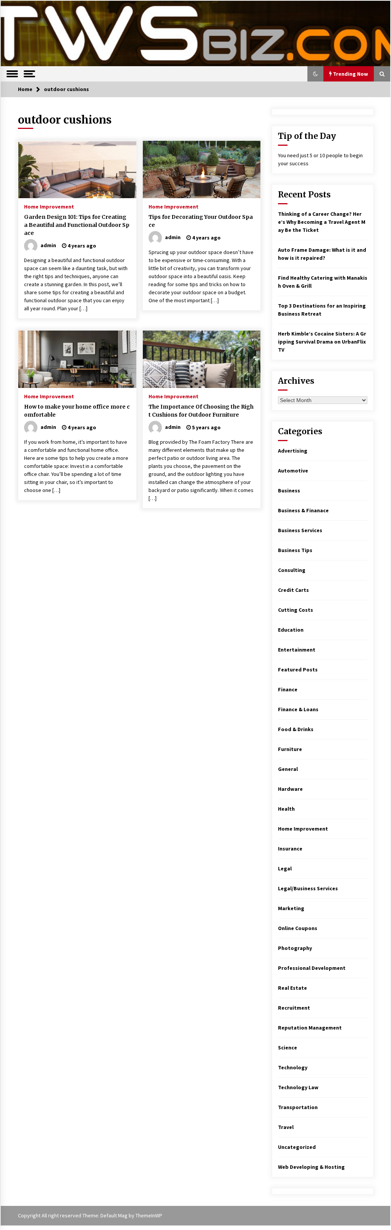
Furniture (290, 749)
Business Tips (295, 550)
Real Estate (292, 987)
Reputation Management (310, 1027)
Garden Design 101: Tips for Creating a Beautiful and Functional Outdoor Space (76, 224)
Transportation (298, 1107)
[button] (315, 73)
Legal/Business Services (308, 888)
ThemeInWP (149, 1215)
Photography (295, 948)
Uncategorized (297, 1147)
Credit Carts (293, 589)
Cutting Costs (295, 609)
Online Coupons (297, 928)
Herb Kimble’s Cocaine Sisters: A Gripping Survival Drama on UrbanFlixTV (322, 341)
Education (291, 629)
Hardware (290, 788)
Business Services (300, 530)
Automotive (293, 470)
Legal (285, 868)
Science (287, 1047)
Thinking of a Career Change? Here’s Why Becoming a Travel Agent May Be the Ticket (321, 221)
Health (286, 808)
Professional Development (312, 967)
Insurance (290, 848)
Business (289, 490)
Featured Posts (298, 669)
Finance (287, 689)
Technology (292, 1067)
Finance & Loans (298, 709)
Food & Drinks (295, 729)
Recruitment (294, 1007)
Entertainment (296, 649)
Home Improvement (49, 206)
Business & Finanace (303, 510)
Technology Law (298, 1087)
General (288, 769)
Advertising (292, 450)
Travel (286, 1127)
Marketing (291, 908)
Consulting (291, 570)
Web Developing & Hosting (311, 1166)
